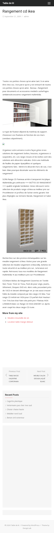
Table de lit (8, 3)
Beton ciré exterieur (15, 417)
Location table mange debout (20, 322)
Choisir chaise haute (15, 409)
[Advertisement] (27, 49)
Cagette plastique (14, 401)
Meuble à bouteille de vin (18, 318)
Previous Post (14, 376)
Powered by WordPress (30, 525)
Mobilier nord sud (14, 413)
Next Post (39, 376)
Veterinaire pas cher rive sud (19, 405)
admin (26, 16)
